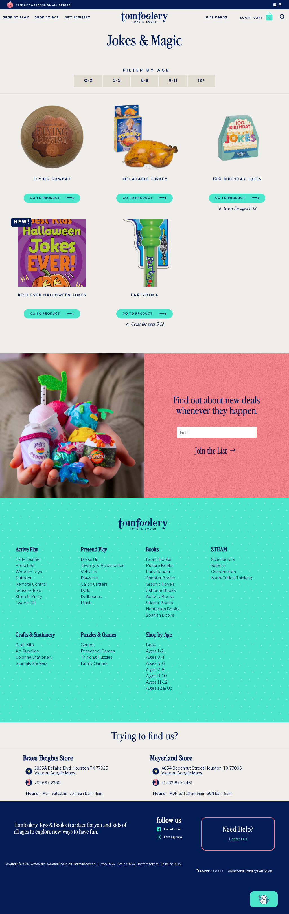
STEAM (219, 550)
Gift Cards (216, 17)
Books (152, 550)
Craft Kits (25, 645)
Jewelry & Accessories (102, 565)
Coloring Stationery (34, 657)
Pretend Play (94, 550)
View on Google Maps (54, 772)
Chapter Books (160, 578)
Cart (258, 17)
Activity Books (160, 596)
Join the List (211, 450)
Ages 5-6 (155, 663)
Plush (86, 603)
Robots (218, 565)
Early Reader (158, 572)
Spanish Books (160, 615)
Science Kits (223, 559)
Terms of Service (147, 863)
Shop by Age (47, 17)
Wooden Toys (29, 572)
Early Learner (28, 559)
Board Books (158, 559)
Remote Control (31, 584)
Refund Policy (126, 863)
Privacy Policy (106, 863)
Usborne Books (161, 590)
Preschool (25, 565)
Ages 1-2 (155, 651)
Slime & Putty (29, 596)
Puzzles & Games (98, 635)
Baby (151, 645)
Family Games (94, 663)
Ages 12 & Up (159, 688)
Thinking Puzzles (97, 657)
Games (88, 645)
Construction (223, 572)
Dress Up (89, 559)
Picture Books (160, 565)
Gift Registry (77, 17)
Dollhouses (91, 596)
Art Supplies (27, 651)
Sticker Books (159, 603)
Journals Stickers (32, 663)
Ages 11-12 (157, 682)
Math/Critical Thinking (231, 578)
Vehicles (89, 572)
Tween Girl (26, 603)
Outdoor (24, 578)
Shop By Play (16, 17)
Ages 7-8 (155, 669)
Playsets (89, 578)
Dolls (85, 590)
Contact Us (238, 839)
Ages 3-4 (155, 657)
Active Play (27, 550)
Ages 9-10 (156, 676)
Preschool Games (98, 651)
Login (245, 17)
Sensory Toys (28, 590)
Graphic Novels (160, 584)
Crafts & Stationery (35, 635)
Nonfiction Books (162, 609)
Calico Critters (94, 584)
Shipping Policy (171, 863)
